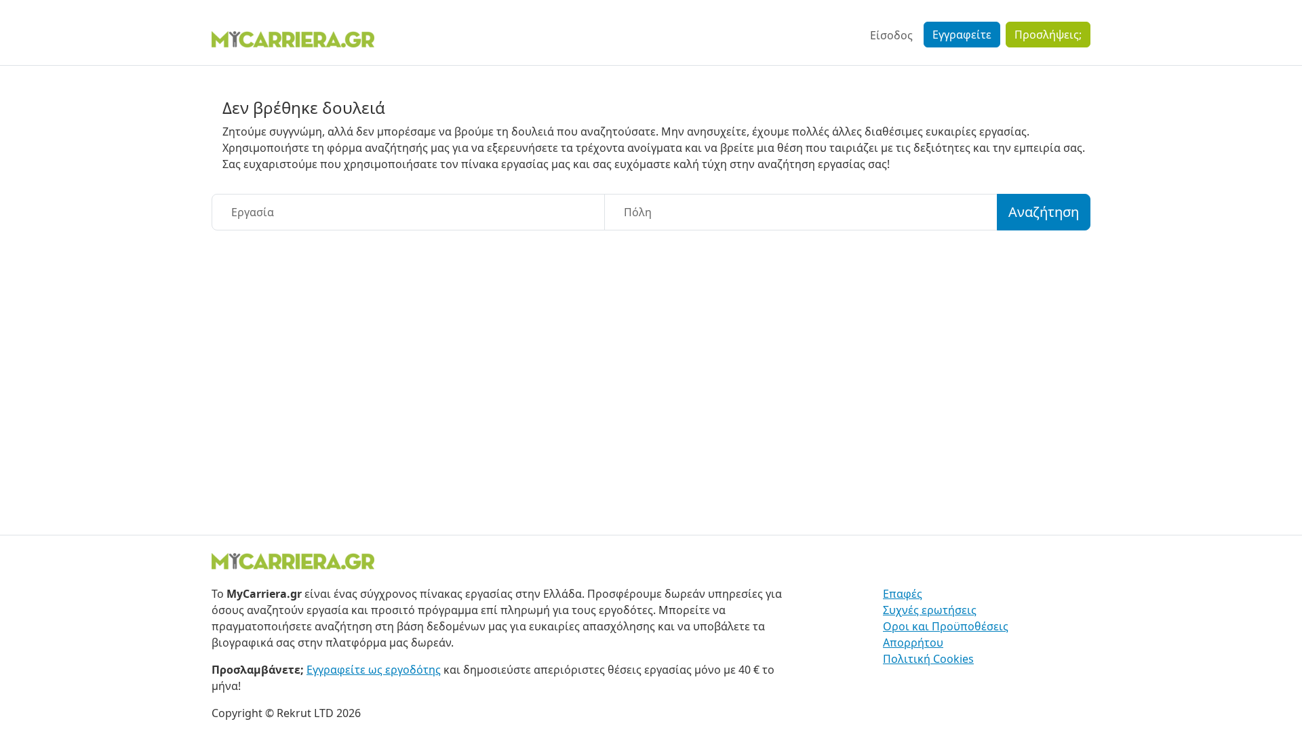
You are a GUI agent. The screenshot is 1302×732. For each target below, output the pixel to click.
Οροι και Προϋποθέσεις (945, 626)
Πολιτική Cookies (928, 658)
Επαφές (902, 593)
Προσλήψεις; (1048, 34)
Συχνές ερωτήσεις (929, 610)
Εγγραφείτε (961, 34)
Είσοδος (891, 35)
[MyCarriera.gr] (293, 38)
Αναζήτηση (1043, 212)
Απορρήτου (913, 642)
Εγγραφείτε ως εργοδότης (374, 669)
